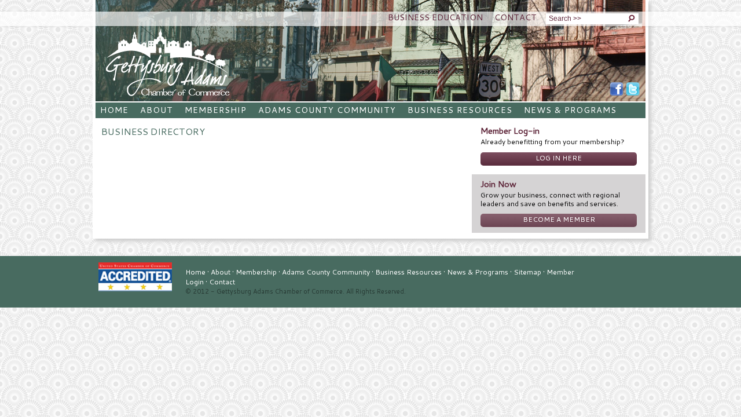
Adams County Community (327, 110)
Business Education (435, 17)
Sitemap (527, 272)
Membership (216, 110)
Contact (515, 17)
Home (114, 110)
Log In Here (558, 158)
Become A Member (559, 219)
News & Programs (570, 110)
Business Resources (460, 110)
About (156, 110)
